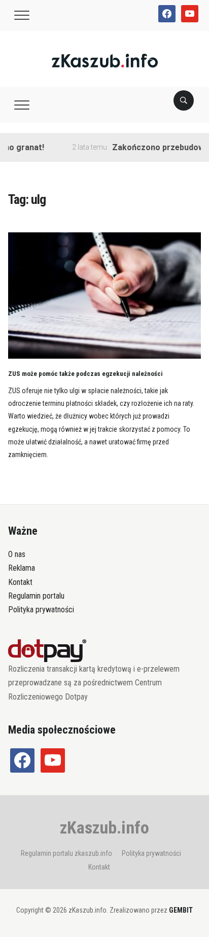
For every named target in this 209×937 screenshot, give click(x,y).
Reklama (21, 568)
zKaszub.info (104, 827)
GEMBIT (181, 910)
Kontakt (20, 582)
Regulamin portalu (36, 596)
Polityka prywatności (41, 609)
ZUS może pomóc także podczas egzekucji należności (85, 373)
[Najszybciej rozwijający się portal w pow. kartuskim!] (105, 60)
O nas (16, 554)
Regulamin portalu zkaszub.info (66, 853)
